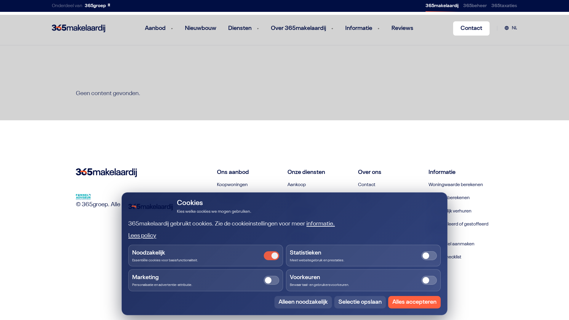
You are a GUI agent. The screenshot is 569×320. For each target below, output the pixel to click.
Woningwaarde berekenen (456, 185)
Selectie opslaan (360, 302)
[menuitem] (510, 28)
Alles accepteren (414, 302)
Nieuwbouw (200, 28)
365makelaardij (442, 6)
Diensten (240, 28)
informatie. (320, 224)
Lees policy (142, 236)
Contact (471, 28)
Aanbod (155, 28)
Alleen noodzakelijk (303, 302)
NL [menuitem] (514, 28)
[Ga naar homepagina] (78, 28)
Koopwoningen (232, 185)
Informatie (358, 28)
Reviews (402, 28)
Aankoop (296, 185)
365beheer (475, 6)
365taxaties (504, 6)
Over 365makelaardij (298, 28)
